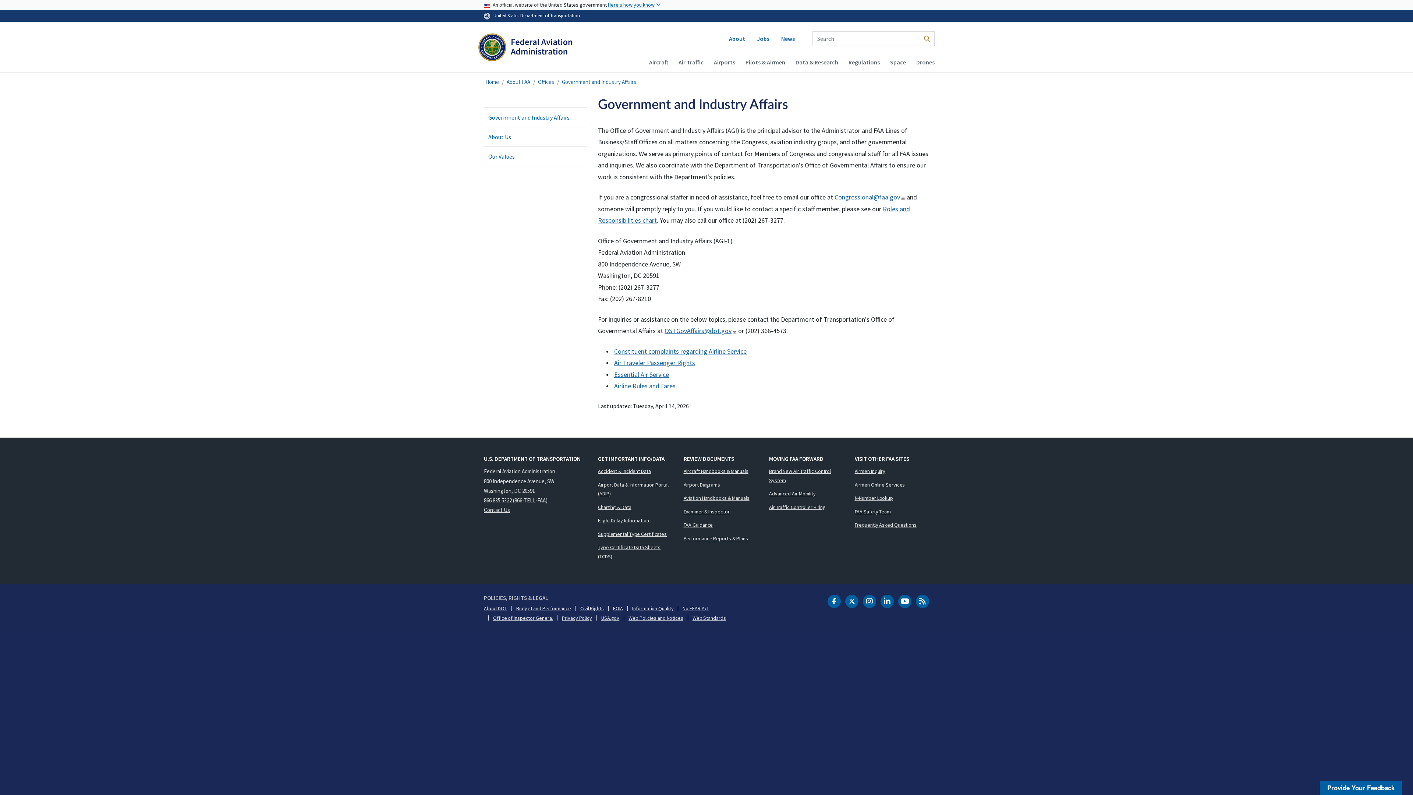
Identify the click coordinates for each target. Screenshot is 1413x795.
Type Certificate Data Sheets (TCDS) (629, 552)
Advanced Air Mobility (792, 493)
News (788, 38)
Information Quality (652, 608)
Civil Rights (592, 608)
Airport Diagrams (702, 484)
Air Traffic (691, 62)
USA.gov (610, 618)
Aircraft (658, 62)
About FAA (518, 81)
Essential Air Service (641, 374)
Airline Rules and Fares (645, 386)
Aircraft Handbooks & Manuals (716, 471)
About (737, 38)
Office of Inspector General (523, 618)
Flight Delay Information (623, 520)
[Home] (525, 48)
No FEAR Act (696, 608)
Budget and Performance (543, 608)
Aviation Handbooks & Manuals (717, 498)
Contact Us (497, 509)
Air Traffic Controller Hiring (797, 507)
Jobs (763, 38)
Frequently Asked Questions (886, 525)
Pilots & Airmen (765, 62)
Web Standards (709, 618)
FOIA (618, 608)
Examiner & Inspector (707, 511)
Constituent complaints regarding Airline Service (680, 351)
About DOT (495, 608)
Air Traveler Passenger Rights (654, 362)
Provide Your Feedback (1361, 787)
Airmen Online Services (880, 484)
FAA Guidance (698, 525)
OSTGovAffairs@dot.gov (698, 330)
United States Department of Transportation (536, 15)
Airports (724, 62)
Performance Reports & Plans (716, 538)
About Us (499, 137)
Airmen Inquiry (870, 471)
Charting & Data (614, 507)
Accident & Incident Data (624, 471)
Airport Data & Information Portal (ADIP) (633, 489)
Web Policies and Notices (655, 618)
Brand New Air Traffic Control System (800, 476)
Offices (546, 81)
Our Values (501, 156)
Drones (925, 62)
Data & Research (817, 62)
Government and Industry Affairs (599, 81)
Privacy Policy (577, 618)
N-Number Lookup (874, 498)
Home (492, 81)
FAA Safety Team (873, 511)
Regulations (864, 62)
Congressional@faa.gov (867, 197)
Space (898, 62)
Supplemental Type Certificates (632, 534)
